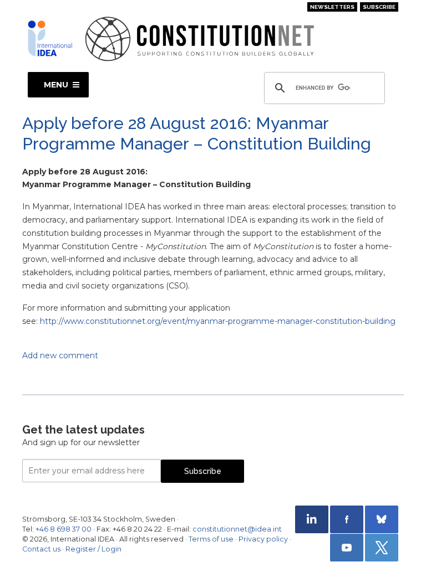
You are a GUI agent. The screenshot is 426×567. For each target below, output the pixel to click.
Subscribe (379, 7)
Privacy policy (263, 539)
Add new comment (60, 355)
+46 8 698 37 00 (64, 529)
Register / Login (93, 549)
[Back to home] (50, 38)
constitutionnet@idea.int (237, 529)
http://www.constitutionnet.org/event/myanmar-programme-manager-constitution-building (217, 321)
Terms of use (211, 539)
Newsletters (332, 7)
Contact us (41, 549)
